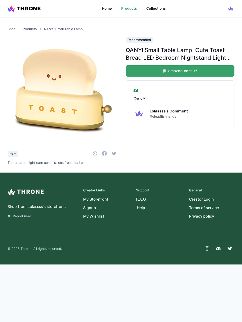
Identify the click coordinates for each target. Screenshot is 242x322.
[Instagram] (207, 248)
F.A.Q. (141, 199)
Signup (89, 207)
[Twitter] (229, 248)
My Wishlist (93, 216)
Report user (22, 216)
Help (141, 207)
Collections (156, 8)
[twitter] (114, 154)
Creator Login (201, 199)
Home (107, 8)
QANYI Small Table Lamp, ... (65, 29)
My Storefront (95, 199)
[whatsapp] (95, 154)
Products (129, 8)
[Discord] (218, 248)
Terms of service (204, 207)
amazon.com (180, 70)
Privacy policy (201, 216)
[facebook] (104, 154)
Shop (12, 29)
